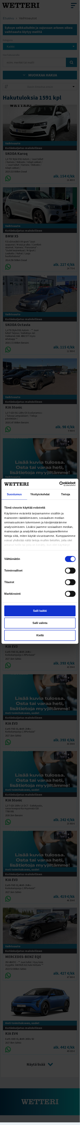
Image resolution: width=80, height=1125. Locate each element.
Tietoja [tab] (65, 494)
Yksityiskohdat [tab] (40, 494)
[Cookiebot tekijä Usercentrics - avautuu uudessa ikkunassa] (59, 483)
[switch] (70, 571)
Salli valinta (39, 622)
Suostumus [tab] (14, 494)
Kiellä (40, 635)
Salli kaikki (40, 610)
